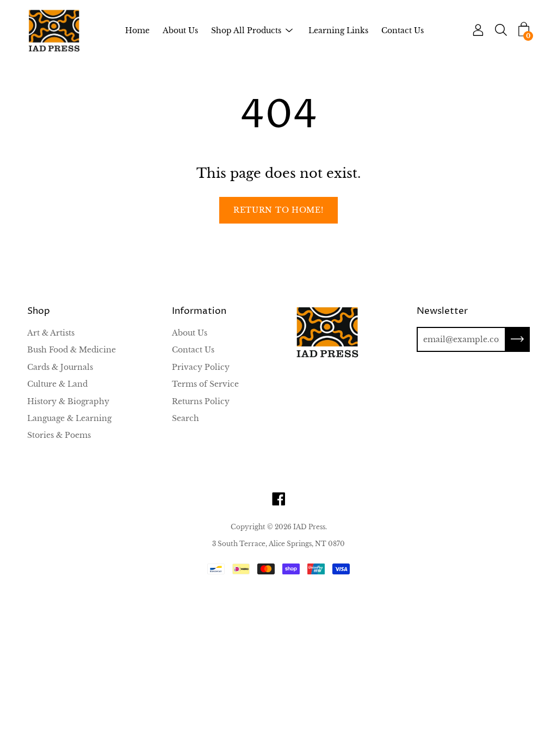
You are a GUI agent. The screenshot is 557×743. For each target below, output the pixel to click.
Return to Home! (278, 210)
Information (199, 311)
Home (137, 30)
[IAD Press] (54, 30)
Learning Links (338, 30)
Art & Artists (51, 333)
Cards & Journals (60, 367)
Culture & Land (57, 384)
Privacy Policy (201, 367)
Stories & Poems (59, 435)
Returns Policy (201, 401)
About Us (180, 30)
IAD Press (309, 527)
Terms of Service (205, 384)
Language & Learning (69, 418)
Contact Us (402, 30)
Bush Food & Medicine (71, 350)
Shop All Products (246, 30)
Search (185, 418)
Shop (38, 311)
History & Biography (68, 401)
